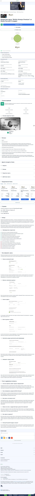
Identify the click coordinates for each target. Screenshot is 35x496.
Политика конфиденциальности (5, 459)
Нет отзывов (18, 27)
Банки (2, 452)
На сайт (5, 199)
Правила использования (4, 460)
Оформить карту (18, 24)
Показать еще (17, 202)
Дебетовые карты (9, 183)
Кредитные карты (15, 183)
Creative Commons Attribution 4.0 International (19, 481)
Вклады (2, 183)
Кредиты (5, 183)
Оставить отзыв (18, 29)
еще (33, 76)
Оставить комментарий (17, 440)
